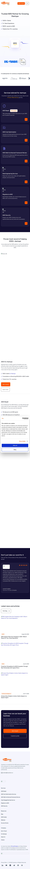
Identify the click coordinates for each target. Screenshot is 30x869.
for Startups (12, 373)
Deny (15, 449)
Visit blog (5, 611)
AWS (3, 634)
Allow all (15, 445)
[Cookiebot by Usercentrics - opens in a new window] (22, 418)
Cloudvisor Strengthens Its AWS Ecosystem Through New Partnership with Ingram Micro (14, 667)
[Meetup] (22, 865)
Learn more (5, 389)
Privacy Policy (4, 862)
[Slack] (18, 865)
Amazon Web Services (13, 97)
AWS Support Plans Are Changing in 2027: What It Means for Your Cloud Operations (14, 637)
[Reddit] (14, 865)
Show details (22, 441)
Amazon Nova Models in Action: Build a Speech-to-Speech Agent (14, 696)
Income (15, 590)
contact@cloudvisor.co (8, 772)
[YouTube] (6, 865)
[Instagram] (10, 865)
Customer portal (15, 736)
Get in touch (21, 3)
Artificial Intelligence (6, 693)
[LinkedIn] (2, 865)
